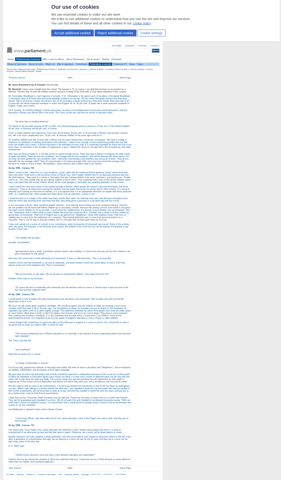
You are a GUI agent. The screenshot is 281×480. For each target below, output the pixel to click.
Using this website (72, 474)
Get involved (93, 59)
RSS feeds (142, 46)
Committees (81, 64)
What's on (50, 64)
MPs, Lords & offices (53, 59)
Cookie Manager (120, 474)
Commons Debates (96, 69)
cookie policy (142, 23)
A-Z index (10, 474)
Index (70, 77)
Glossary (20, 474)
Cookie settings (151, 33)
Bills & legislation (65, 64)
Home (11, 59)
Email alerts (129, 46)
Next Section (15, 468)
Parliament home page (26, 69)
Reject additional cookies (115, 33)
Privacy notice (96, 474)
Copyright (85, 474)
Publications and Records (68, 69)
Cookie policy (108, 474)
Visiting (105, 59)
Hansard (83, 69)
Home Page (125, 77)
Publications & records (100, 64)
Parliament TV (120, 64)
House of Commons (17, 64)
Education (117, 59)
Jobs (60, 474)
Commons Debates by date (116, 69)
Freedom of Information (46, 474)
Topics (140, 64)
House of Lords (36, 64)
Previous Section (17, 77)
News (132, 64)
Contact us (155, 46)
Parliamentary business (28, 59)
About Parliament (75, 59)
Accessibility (116, 46)
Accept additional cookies (72, 33)
